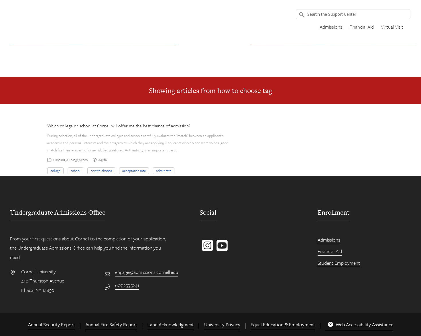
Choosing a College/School (70, 159)
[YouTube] (221, 248)
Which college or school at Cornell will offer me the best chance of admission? (118, 125)
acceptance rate (134, 170)
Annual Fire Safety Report (111, 324)
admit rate (163, 170)
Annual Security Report (51, 324)
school (75, 170)
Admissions (331, 26)
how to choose (101, 170)
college (55, 170)
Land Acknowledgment (170, 324)
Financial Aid (361, 26)
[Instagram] (206, 248)
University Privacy (222, 324)
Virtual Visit (392, 26)
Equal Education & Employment (283, 324)
